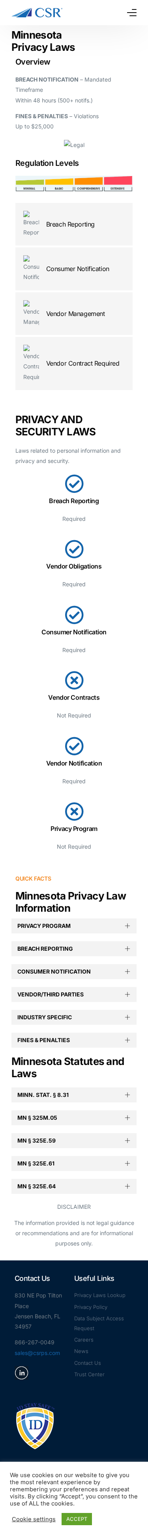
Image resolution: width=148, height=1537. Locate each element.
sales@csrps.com (37, 1352)
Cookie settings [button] (34, 1519)
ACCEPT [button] (76, 1519)
